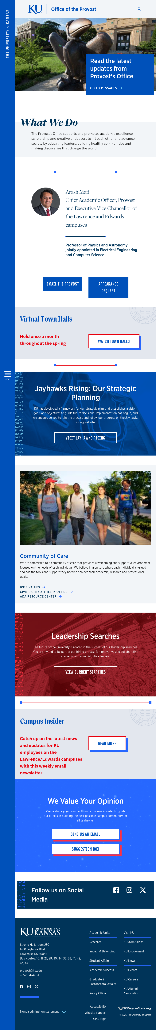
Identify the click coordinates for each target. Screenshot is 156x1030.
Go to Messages (104, 88)
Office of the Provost (73, 9)
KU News (129, 961)
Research (95, 942)
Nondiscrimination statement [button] (40, 1012)
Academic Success (101, 970)
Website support (96, 1013)
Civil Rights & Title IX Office (44, 592)
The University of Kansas (139, 1014)
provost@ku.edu (31, 971)
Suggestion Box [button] (85, 848)
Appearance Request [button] (108, 287)
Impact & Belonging (102, 951)
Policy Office (97, 993)
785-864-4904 (29, 975)
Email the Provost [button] (63, 283)
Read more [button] (107, 743)
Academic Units (99, 933)
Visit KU (129, 933)
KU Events (130, 970)
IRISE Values (30, 587)
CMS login (100, 1019)
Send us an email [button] (85, 834)
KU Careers (131, 979)
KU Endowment (134, 951)
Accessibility (98, 1007)
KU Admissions (133, 942)
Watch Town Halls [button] (114, 341)
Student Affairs (99, 961)
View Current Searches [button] (85, 671)
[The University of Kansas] (40, 935)
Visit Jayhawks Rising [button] (85, 437)
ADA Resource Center (38, 596)
